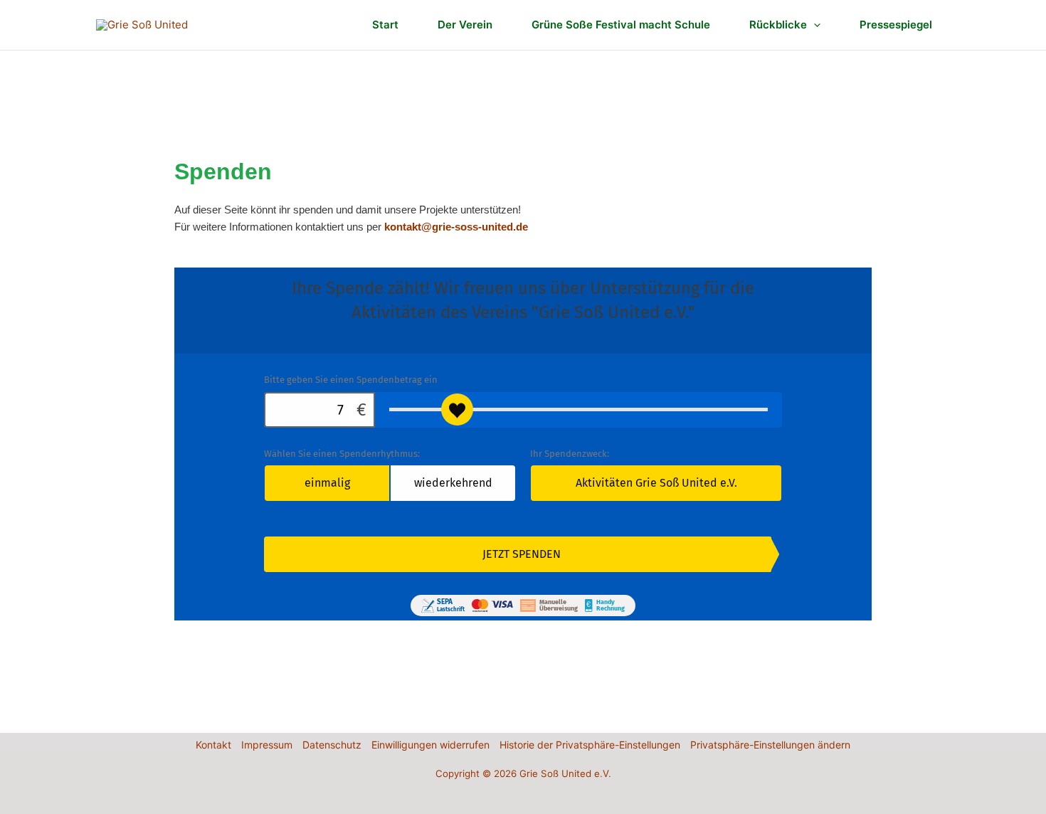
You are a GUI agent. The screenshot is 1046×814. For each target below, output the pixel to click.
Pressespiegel (896, 24)
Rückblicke (778, 24)
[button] (813, 25)
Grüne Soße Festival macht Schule (621, 24)
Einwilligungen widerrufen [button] (430, 745)
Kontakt (213, 745)
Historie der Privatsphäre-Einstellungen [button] (590, 745)
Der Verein (465, 24)
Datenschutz (331, 745)
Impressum (266, 745)
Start (385, 24)
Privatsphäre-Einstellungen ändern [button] (770, 745)
